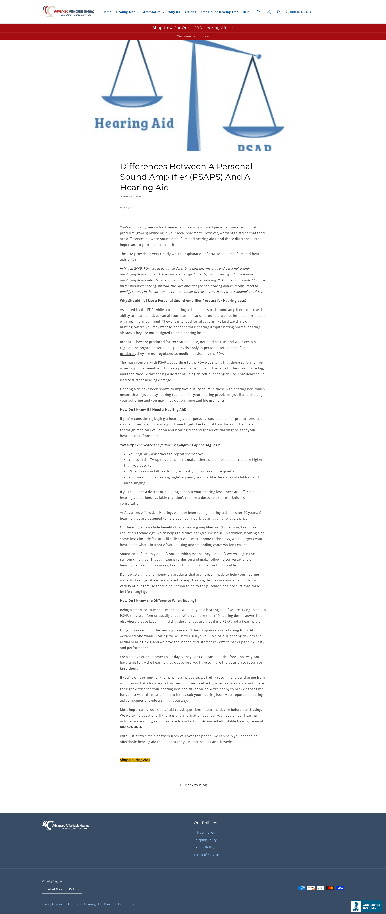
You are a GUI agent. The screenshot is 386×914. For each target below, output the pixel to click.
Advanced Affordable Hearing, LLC (77, 904)
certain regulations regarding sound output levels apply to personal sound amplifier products (188, 348)
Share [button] (128, 208)
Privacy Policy (204, 832)
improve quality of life (193, 389)
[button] (127, 12)
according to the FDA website (194, 362)
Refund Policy (204, 847)
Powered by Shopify (119, 904)
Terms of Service (206, 854)
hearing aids (141, 642)
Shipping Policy (205, 840)
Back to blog (196, 785)
